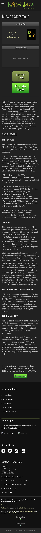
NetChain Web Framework (14, 513)
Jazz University (8, 399)
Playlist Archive (5, 508)
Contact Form (8, 492)
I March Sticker (8, 395)
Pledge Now (20, 375)
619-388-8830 (9, 481)
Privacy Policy (7, 407)
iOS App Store (25, 434)
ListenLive (20, 76)
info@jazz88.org (10, 489)
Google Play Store (10, 434)
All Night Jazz (13, 32)
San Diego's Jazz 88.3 (13, 37)
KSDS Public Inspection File (9, 505)
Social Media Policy (9, 411)
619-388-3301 (9, 485)
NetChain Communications (25, 508)
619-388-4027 (9, 477)
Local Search (7, 403)
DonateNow (20, 88)
